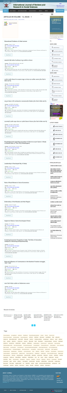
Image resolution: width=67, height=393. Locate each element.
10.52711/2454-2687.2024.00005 (13, 206)
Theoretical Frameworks (27, 345)
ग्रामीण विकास (36, 337)
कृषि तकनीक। (58, 337)
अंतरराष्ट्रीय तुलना (46, 339)
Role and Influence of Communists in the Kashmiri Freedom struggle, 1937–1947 (24, 262)
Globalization (37, 353)
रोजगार (4, 341)
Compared (28, 359)
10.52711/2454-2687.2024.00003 (13, 168)
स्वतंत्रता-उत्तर (5, 339)
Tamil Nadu (47, 351)
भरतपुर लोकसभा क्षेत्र (20, 355)
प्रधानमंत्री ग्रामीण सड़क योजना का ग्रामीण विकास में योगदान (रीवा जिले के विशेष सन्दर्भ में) (25, 121)
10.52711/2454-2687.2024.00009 (13, 288)
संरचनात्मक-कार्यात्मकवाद (48, 341)
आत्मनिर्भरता (42, 365)
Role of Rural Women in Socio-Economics (16, 182)
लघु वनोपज (16, 365)
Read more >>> (60, 39)
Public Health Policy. (6, 355)
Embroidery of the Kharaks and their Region (17, 201)
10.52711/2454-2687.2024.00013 (13, 126)
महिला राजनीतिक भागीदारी (13, 339)
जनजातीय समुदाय (5, 365)
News (46, 10)
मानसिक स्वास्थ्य (20, 341)
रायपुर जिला (8, 341)
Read (10, 24)
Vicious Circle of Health (7, 337)
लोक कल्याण (55, 341)
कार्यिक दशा (60, 339)
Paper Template (56, 54)
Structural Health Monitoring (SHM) (31, 347)
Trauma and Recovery (44, 345)
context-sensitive (40, 349)
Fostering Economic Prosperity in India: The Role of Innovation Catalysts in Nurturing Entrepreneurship (23, 240)
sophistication (50, 343)
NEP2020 (42, 351)
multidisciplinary (36, 343)
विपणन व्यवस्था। (22, 365)
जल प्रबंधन (50, 355)
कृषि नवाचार (31, 337)
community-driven (14, 353)
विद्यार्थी (36, 341)
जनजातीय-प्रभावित (32, 361)
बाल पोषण (14, 361)
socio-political (33, 349)
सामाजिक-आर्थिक (50, 361)
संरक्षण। (10, 359)
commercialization (6, 353)
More (40, 10)
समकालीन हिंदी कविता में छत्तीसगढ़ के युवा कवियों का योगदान (18, 60)
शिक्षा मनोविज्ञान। (40, 341)
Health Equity (43, 353)
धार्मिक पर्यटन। (14, 341)
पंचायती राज (31, 339)
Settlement (43, 359)
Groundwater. (54, 359)
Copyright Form (57, 58)
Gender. (42, 335)
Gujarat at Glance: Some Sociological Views (17, 221)
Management (22, 359)
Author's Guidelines (58, 51)
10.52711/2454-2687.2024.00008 (13, 267)
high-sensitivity (6, 347)
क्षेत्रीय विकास (34, 355)
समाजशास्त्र (24, 343)
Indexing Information (55, 66)
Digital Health (60, 353)
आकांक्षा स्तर (25, 341)
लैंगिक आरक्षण (26, 339)
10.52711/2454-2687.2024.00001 (13, 45)
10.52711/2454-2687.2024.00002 (13, 147)
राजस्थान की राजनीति (27, 355)
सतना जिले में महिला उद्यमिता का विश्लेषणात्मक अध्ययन (17, 283)
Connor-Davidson (6, 335)
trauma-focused (43, 343)
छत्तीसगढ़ (46, 357)
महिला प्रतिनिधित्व (18, 357)
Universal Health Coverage (52, 353)
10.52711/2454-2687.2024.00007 (13, 245)
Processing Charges (57, 62)
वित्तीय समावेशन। (47, 365)
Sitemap (31, 390)
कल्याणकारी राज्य (11, 343)
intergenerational (6, 351)
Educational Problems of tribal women (15, 41)
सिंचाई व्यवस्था (46, 355)
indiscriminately (16, 359)
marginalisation (13, 351)
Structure (38, 359)
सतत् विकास (11, 365)
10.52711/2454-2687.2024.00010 (40, 70)
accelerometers (13, 347)
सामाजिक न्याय (5, 343)
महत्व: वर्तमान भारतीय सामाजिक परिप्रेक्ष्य (45, 363)
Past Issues (13, 10)
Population (33, 359)
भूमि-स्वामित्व (38, 361)
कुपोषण (11, 361)
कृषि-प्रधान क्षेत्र (39, 355)
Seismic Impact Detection (43, 347)
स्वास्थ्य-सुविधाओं (25, 361)
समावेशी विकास (24, 357)
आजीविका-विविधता (44, 361)
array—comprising (60, 345)
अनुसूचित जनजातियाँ (18, 363)
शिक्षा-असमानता (5, 363)
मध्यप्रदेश (32, 363)
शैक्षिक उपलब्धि (31, 341)
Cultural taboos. (52, 345)
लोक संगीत (56, 357)
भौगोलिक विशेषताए (30, 357)
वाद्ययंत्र (42, 357)
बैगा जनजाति (60, 359)
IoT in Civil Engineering (53, 347)
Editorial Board (22, 10)
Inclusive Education (27, 351)
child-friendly (47, 349)
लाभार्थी (56, 339)
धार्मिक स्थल (52, 339)
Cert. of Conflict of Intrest (57, 92)
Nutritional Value (16, 337)
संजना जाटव (13, 355)
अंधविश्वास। (19, 361)
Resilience (20, 335)
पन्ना (23, 363)
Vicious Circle (51, 335)
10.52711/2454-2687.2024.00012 (13, 105)
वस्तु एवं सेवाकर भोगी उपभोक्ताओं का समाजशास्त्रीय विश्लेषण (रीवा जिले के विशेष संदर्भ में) (25, 101)
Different (48, 359)
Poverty (46, 335)
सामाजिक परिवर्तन (18, 343)
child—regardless (54, 349)
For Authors (32, 10)
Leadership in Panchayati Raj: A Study (15, 163)
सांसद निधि (61, 355)
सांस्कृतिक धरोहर (51, 357)
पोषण (59, 363)
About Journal (6, 1)
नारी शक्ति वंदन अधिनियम (38, 339)
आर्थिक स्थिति (28, 363)
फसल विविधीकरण (48, 337)
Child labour (20, 351)
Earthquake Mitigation (17, 349)
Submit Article (59, 10)
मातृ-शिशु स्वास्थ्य (54, 363)
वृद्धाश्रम (36, 363)
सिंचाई (53, 337)
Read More (8, 54)
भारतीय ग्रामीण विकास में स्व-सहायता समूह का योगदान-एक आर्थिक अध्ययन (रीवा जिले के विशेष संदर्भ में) (25, 80)
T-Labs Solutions (58, 391)
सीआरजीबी (31, 365)
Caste (33, 351)
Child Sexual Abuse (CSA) (7, 345)
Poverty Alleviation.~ (24, 337)
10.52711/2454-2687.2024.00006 (13, 225)
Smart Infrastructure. (25, 349)
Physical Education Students (34, 335)
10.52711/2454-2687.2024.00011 (13, 85)
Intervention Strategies (18, 345)
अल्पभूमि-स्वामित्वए (57, 361)
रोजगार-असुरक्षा (11, 363)
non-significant (13, 335)
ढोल (38, 357)
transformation (53, 351)
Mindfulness (25, 335)
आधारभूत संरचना (5, 357)
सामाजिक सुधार (60, 341)
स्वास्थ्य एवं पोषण (5, 361)
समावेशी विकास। (29, 343)
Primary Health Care (29, 353)
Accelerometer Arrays (7, 349)
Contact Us (14, 1)
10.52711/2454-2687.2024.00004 (13, 187)
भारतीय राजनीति (20, 339)
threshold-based (20, 347)
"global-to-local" (22, 353)
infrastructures (60, 351)
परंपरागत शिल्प (5, 359)
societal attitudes (36, 345)
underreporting (57, 343)
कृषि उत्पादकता (42, 337)
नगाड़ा (35, 357)
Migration (37, 351)
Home (5, 10)
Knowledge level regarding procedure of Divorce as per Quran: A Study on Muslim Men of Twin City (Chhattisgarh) (25, 142)
